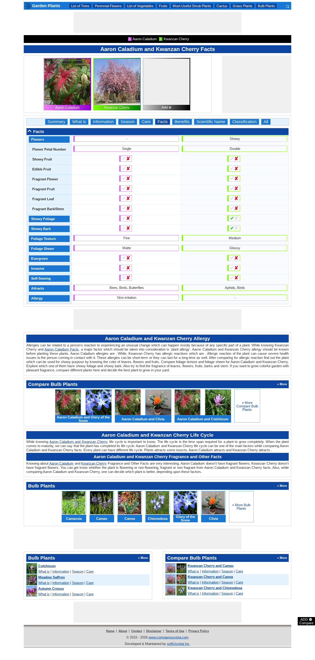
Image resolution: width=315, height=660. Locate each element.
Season (128, 122)
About (123, 631)
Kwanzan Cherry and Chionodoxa (215, 588)
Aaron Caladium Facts (62, 349)
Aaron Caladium (67, 107)
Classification (244, 122)
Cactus (222, 6)
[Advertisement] (157, 22)
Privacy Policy (198, 631)
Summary (56, 122)
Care (146, 122)
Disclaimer (153, 631)
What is (79, 122)
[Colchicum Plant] (31, 568)
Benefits (182, 122)
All (266, 122)
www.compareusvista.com (169, 637)
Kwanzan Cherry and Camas (211, 566)
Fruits (163, 6)
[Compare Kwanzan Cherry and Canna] (175, 579)
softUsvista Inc (178, 644)
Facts (163, 122)
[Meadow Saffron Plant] (31, 580)
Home (110, 631)
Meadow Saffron (51, 577)
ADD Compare (306, 621)
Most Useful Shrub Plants (192, 6)
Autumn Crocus (51, 588)
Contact (136, 631)
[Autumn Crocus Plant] (31, 591)
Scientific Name (210, 122)
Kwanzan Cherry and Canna (210, 577)
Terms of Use (175, 631)
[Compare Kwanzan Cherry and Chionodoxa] (175, 590)
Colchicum (47, 566)
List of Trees (80, 6)
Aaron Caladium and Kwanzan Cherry (78, 442)
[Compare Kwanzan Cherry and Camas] (175, 568)
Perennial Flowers (108, 6)
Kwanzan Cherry (117, 107)
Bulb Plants (266, 6)
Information (103, 122)
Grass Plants (243, 6)
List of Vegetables (140, 6)
